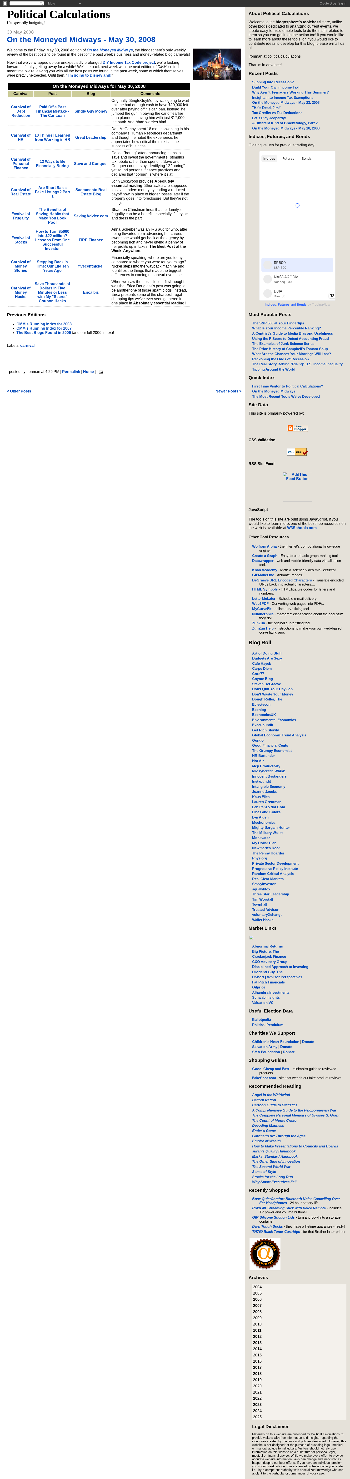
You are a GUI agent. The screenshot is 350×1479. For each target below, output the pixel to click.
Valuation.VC (263, 1003)
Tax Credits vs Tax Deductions (277, 113)
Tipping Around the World (273, 369)
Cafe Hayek (261, 663)
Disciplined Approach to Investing (280, 967)
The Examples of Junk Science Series (283, 344)
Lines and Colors (266, 812)
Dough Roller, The (267, 699)
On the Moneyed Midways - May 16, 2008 (286, 128)
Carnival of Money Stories (20, 266)
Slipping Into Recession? (273, 82)
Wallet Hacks (262, 920)
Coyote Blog (262, 679)
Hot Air (258, 761)
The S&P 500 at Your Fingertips (278, 323)
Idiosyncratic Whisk (268, 771)
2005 (257, 1293)
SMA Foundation (266, 1052)
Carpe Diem (262, 668)
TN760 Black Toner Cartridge (276, 1232)
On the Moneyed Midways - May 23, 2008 (286, 102)
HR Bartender (263, 756)
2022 (257, 1398)
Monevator (261, 838)
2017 (257, 1367)
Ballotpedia (261, 1019)
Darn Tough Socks (267, 1226)
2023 (257, 1405)
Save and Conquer (91, 164)
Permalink (71, 372)
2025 (257, 1417)
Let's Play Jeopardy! (269, 118)
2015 (257, 1355)
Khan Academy (264, 570)
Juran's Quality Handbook (273, 1151)
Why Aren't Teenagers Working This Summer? (290, 92)
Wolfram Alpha (264, 546)
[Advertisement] (124, 359)
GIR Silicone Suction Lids (273, 1217)
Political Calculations (58, 14)
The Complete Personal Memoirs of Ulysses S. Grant (296, 1115)
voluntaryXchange (267, 915)
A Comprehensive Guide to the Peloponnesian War (294, 1110)
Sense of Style (264, 1172)
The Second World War (271, 1167)
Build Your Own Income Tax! (276, 87)
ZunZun (258, 623)
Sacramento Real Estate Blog (90, 192)
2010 (257, 1324)
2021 (257, 1392)
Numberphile (263, 614)
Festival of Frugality (20, 216)
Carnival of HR (20, 137)
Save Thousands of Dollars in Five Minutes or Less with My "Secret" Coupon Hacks (52, 292)
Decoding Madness (268, 1125)
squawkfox (261, 889)
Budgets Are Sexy (267, 658)
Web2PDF (260, 603)
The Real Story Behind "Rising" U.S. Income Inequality (297, 364)
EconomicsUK (264, 715)
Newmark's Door (266, 848)
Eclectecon (261, 704)
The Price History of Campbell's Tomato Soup (290, 349)
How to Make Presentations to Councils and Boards (295, 1146)
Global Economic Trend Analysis (279, 735)
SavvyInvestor (264, 884)
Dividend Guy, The (267, 972)
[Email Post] (100, 372)
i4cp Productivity (266, 766)
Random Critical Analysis (273, 874)
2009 (257, 1318)
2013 (257, 1343)
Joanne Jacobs (264, 791)
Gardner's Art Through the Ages (278, 1136)
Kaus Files (261, 797)
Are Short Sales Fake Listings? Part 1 (52, 192)
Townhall (259, 904)
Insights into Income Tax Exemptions (282, 97)
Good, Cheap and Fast (270, 1069)
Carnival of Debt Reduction (20, 111)
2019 (257, 1380)
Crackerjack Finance (269, 956)
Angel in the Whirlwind (271, 1095)
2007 (257, 1306)
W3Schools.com (302, 528)
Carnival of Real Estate (20, 192)
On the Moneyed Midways (273, 391)
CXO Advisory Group (269, 962)
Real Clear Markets (268, 879)
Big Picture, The (265, 951)
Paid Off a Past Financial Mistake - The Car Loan (52, 111)
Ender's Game (264, 1131)
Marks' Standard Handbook (275, 1156)
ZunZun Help (263, 628)
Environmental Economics (274, 720)
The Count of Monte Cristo (274, 1120)
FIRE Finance (91, 240)
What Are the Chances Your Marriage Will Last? (291, 354)
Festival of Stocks (20, 240)
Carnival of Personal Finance (20, 163)
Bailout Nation (264, 1100)
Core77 (258, 674)
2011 (257, 1330)
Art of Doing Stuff (267, 653)
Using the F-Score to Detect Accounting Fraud (290, 339)
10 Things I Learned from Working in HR (52, 137)
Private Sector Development (275, 863)
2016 (257, 1361)
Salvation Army (264, 1047)
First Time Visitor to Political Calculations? (287, 386)
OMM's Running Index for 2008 (44, 324)
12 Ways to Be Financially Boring (52, 163)
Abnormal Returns (267, 946)
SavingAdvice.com (91, 216)
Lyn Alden (260, 817)
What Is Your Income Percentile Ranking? (286, 328)
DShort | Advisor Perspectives (277, 977)
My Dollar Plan (264, 843)
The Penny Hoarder (268, 853)
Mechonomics (263, 822)
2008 (257, 1312)
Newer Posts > (228, 391)
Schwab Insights (266, 997)
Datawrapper (263, 561)
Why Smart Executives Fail (274, 1182)
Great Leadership (90, 137)
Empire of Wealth (266, 1141)
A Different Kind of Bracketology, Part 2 (285, 123)
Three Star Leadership (270, 894)
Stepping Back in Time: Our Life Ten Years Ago (52, 266)
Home (88, 372)
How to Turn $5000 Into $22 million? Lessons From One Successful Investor (52, 240)
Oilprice (258, 987)
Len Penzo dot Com (268, 807)
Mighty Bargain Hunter (271, 827)
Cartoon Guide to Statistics (274, 1105)
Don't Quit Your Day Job (272, 689)
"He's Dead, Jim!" (266, 108)
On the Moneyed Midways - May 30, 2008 (81, 39)
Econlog (259, 710)
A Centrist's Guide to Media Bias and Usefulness (292, 333)
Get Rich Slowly (265, 730)
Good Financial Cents (270, 745)
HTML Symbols (265, 589)
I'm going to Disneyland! (89, 75)
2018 (257, 1374)
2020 (257, 1386)
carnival (27, 345)
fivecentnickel (90, 266)
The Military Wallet (267, 833)
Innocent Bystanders (269, 776)
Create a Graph (264, 556)
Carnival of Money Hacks (20, 292)
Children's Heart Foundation (275, 1042)
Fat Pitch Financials (268, 982)
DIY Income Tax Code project (129, 62)
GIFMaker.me (263, 575)
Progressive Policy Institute (275, 869)
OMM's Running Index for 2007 (44, 328)
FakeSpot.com (264, 1078)
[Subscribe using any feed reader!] (297, 500)
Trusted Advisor (265, 910)
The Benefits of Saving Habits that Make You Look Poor (52, 216)
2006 (257, 1299)
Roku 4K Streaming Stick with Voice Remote (289, 1208)
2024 (257, 1411)
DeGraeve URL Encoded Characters (282, 580)
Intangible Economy (268, 786)
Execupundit (262, 725)
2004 (257, 1287)
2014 (257, 1349)
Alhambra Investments (271, 992)
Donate (308, 1042)
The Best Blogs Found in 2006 (43, 333)
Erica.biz (91, 292)
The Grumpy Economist (272, 751)
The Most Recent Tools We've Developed (286, 396)
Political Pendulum (267, 1025)
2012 (257, 1337)
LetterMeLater (263, 598)
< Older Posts (19, 391)
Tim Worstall (262, 899)
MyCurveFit (261, 609)
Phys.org (259, 858)
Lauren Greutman (266, 802)
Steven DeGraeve (266, 684)
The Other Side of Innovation (276, 1161)
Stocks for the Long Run (272, 1177)
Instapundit (261, 781)
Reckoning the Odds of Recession (280, 359)
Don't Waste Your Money (272, 694)
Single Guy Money (91, 111)
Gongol (258, 740)
